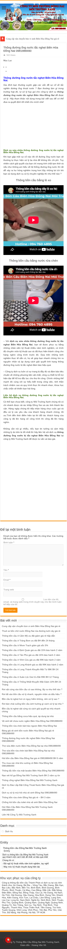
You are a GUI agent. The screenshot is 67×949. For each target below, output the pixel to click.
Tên (6, 570)
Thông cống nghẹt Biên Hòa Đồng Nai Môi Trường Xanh (29, 780)
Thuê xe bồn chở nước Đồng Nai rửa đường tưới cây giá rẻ (31, 631)
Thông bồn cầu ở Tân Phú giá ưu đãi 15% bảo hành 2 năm (31, 655)
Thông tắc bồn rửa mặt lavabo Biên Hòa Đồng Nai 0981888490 (33, 770)
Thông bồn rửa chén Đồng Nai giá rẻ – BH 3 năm (26, 797)
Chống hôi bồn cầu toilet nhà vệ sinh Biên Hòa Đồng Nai (29, 802)
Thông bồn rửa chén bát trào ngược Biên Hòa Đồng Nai (29, 726)
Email (6, 580)
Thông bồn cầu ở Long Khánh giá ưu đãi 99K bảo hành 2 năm (32, 664)
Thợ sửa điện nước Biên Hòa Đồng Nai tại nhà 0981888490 (31, 746)
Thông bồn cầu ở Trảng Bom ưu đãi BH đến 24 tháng (28, 640)
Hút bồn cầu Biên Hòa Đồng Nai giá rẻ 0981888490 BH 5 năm (32, 758)
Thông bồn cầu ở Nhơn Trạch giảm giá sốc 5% (25, 645)
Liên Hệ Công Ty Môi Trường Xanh (19, 814)
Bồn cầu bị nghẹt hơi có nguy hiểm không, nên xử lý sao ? (30, 699)
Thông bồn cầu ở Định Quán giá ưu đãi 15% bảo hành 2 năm (32, 650)
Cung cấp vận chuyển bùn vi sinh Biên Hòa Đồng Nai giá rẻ (32, 39)
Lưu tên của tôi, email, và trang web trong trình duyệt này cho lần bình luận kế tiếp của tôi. (32, 602)
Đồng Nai (37, 405)
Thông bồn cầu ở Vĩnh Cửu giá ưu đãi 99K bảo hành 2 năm (31, 660)
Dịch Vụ (9, 831)
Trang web (8, 589)
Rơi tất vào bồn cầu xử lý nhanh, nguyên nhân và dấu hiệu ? (32, 694)
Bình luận (8, 542)
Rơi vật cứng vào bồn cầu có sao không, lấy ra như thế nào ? (32, 689)
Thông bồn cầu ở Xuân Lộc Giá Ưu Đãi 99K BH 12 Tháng (30, 677)
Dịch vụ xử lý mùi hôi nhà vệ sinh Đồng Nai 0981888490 (29, 792)
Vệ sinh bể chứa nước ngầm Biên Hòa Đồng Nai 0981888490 (32, 721)
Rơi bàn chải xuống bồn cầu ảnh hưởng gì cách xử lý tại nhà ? (32, 704)
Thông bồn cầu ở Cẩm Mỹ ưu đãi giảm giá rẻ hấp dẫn (28, 636)
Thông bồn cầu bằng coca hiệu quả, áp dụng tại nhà (28, 716)
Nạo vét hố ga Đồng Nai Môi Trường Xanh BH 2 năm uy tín (31, 775)
